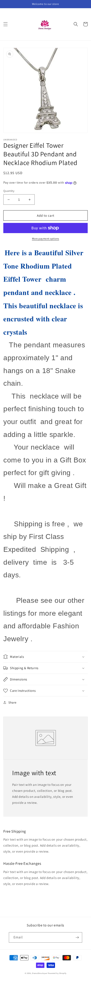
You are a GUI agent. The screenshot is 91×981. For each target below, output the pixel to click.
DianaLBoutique (39, 973)
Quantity (8, 191)
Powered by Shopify (57, 973)
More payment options (45, 238)
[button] (5, 24)
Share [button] (12, 702)
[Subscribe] (77, 937)
